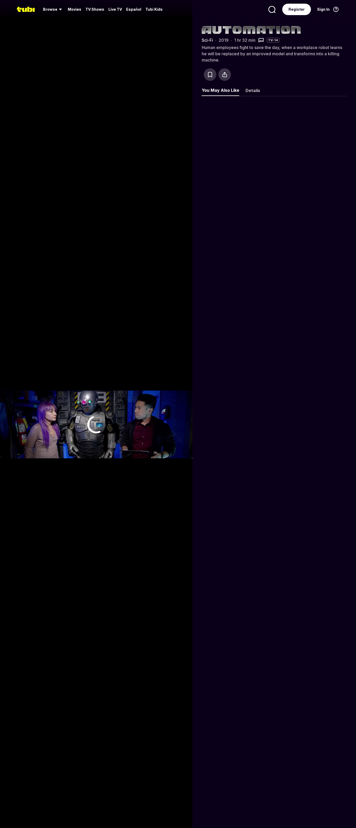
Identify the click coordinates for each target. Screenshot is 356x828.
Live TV (115, 9)
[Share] (224, 74)
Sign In (323, 9)
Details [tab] (252, 90)
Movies (74, 9)
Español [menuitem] (133, 9)
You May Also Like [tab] (220, 90)
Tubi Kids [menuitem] (154, 9)
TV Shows (94, 9)
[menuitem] (53, 9)
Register (297, 9)
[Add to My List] (210, 74)
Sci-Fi (207, 40)
